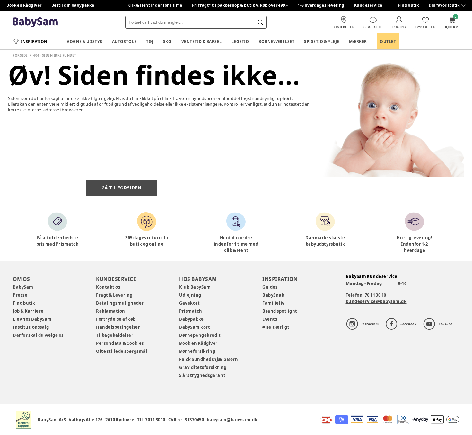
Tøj (149, 41)
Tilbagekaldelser (114, 335)
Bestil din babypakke (72, 5)
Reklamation (110, 311)
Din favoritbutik (444, 5)
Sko (167, 41)
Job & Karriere (28, 311)
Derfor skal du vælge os (38, 335)
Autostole (124, 41)
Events (269, 319)
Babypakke (191, 319)
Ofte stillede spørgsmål (121, 351)
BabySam (23, 287)
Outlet (388, 41)
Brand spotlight (279, 311)
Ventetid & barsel (201, 41)
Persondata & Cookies (120, 343)
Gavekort (189, 303)
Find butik (408, 5)
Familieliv (273, 303)
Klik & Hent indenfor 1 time (154, 5)
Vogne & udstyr (84, 41)
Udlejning (190, 295)
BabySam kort (194, 327)
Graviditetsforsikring (202, 367)
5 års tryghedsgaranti (203, 375)
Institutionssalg (31, 327)
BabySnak (273, 295)
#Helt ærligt (275, 327)
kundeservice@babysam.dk (376, 301)
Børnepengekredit (200, 335)
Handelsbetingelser (118, 327)
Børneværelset (276, 41)
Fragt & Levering (114, 295)
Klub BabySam (195, 287)
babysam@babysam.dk (232, 419)
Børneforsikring (197, 351)
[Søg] (260, 22)
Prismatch (190, 311)
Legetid (240, 41)
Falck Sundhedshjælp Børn (208, 359)
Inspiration (34, 41)
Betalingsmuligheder (120, 303)
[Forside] (35, 22)
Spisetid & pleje (321, 41)
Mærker (358, 41)
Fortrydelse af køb (116, 319)
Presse (20, 295)
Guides (269, 287)
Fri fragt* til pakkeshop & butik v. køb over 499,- (240, 5)
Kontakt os (108, 287)
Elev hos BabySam (32, 319)
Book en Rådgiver (24, 5)
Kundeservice (368, 5)
